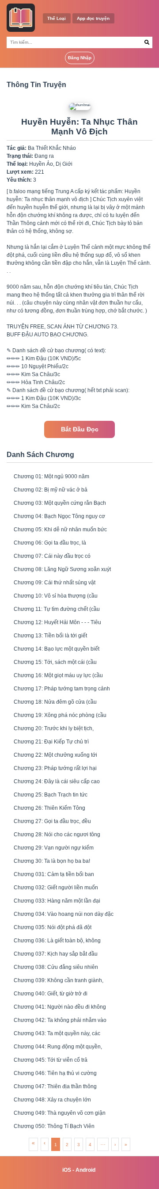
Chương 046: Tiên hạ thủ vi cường (55, 1073)
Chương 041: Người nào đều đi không (60, 1007)
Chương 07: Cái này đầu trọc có (52, 556)
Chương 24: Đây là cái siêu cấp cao (57, 781)
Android (85, 1170)
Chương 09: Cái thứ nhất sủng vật (54, 582)
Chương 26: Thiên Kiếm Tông (49, 808)
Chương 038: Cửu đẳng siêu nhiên (56, 967)
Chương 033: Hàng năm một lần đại (57, 901)
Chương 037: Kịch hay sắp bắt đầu (56, 954)
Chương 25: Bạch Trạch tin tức (50, 795)
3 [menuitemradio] (78, 1144)
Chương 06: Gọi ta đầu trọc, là (50, 543)
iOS (66, 1170)
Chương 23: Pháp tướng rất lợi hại (55, 768)
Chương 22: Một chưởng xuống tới (55, 755)
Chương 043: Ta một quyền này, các (57, 1033)
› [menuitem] (115, 1144)
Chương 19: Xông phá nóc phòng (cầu (60, 715)
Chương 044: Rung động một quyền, (58, 1047)
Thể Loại (56, 18)
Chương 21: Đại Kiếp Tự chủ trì (51, 742)
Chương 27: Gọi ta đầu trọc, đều (52, 821)
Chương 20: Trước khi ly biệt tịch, (54, 728)
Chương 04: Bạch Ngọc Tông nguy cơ (59, 516)
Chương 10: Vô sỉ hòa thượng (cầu (56, 596)
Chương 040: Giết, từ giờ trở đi (50, 994)
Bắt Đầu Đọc (79, 429)
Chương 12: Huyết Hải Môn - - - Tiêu (57, 622)
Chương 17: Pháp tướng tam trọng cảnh (62, 689)
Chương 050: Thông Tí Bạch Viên (54, 1126)
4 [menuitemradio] (90, 1144)
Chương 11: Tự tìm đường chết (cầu (57, 609)
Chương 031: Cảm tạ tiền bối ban (54, 874)
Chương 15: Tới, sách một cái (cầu (55, 662)
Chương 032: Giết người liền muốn (56, 887)
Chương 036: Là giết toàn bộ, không (57, 940)
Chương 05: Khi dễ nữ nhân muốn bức (60, 529)
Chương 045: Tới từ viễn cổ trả (50, 1060)
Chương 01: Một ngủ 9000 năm (51, 476)
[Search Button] (146, 42)
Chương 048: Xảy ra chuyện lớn (52, 1100)
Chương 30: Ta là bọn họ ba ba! (52, 861)
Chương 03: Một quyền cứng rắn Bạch (60, 503)
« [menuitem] (33, 1143)
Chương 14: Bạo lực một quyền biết (56, 649)
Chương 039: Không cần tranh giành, (58, 980)
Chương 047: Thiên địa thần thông (55, 1086)
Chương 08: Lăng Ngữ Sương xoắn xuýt (62, 569)
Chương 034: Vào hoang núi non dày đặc (64, 914)
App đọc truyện (93, 18)
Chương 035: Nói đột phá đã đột (52, 927)
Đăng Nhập (79, 57)
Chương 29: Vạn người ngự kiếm (54, 848)
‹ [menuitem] (44, 1143)
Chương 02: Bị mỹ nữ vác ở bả (50, 490)
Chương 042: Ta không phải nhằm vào (60, 1020)
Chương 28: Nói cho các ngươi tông (57, 834)
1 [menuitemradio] (55, 1144)
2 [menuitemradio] (67, 1144)
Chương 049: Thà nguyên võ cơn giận (60, 1113)
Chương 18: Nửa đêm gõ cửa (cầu (55, 702)
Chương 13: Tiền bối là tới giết (50, 636)
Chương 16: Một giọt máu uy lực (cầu (58, 675)
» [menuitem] (126, 1144)
